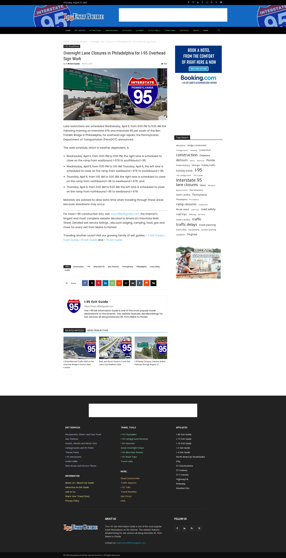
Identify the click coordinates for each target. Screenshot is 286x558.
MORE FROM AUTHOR (97, 330)
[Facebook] (188, 2)
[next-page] (70, 373)
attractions (180, 145)
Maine (203, 185)
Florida (210, 160)
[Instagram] (193, 2)
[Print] (133, 283)
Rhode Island (182, 209)
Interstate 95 (99, 266)
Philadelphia (141, 266)
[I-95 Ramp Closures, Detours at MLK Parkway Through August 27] (151, 348)
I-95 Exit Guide (73, 63)
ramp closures (186, 204)
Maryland (211, 185)
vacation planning (208, 229)
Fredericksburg (183, 165)
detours (182, 160)
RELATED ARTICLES (74, 330)
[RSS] (211, 2)
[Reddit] (207, 2)
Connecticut (205, 150)
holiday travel (184, 170)
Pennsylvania (127, 266)
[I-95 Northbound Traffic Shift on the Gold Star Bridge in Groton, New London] (79, 348)
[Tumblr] (140, 283)
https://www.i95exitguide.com (98, 306)
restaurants (203, 204)
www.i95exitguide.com (125, 214)
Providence (194, 199)
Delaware (205, 155)
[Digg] (153, 283)
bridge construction (197, 145)
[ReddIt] (119, 283)
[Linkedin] (197, 2)
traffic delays (186, 224)
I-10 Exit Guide (88, 240)
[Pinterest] (202, 2)
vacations (180, 234)
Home (66, 41)
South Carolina (183, 219)
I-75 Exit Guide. (113, 240)
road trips (181, 214)
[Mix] (147, 283)
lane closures (113, 266)
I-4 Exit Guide (154, 235)
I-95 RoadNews (79, 41)
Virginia (192, 234)
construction (78, 266)
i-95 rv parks (198, 175)
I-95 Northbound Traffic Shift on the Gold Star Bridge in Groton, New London (78, 364)
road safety (155, 266)
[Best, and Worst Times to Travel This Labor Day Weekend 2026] (115, 348)
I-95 (88, 266)
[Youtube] (221, 2)
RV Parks (201, 214)
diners (192, 160)
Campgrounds (182, 150)
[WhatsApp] (112, 283)
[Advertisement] (173, 15)
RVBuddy (192, 214)
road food (195, 210)
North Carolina (183, 194)
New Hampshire (196, 190)
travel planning (207, 224)
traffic (67, 270)
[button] (219, 30)
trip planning (194, 229)
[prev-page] (65, 373)
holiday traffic (208, 165)
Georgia (196, 165)
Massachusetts (182, 190)
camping (193, 150)
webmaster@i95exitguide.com (131, 542)
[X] (216, 2)
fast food (200, 160)
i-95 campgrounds (183, 175)
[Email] (126, 283)
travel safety (181, 229)
